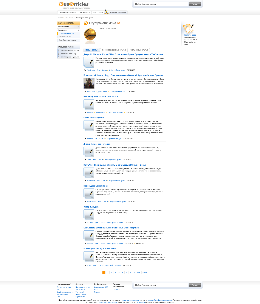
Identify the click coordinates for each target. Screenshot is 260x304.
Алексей (90, 112)
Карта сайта (80, 297)
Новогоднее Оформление (96, 186)
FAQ (58, 289)
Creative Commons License (107, 302)
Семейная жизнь (65, 37)
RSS (96, 289)
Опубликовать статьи (65, 292)
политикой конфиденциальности (159, 300)
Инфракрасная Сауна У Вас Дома (100, 249)
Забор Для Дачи (91, 207)
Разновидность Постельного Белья (101, 97)
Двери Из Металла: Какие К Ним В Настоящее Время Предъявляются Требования (123, 54)
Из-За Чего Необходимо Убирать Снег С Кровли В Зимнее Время (115, 165)
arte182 (90, 139)
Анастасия (91, 91)
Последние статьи (83, 287)
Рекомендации (62, 294)
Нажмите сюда (190, 35)
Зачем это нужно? (68, 12)
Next (138, 272)
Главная (60, 18)
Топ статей (98, 12)
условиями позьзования (130, 300)
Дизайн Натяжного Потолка (97, 144)
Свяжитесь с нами (64, 287)
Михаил (90, 243)
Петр (89, 160)
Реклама (116, 289)
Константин (91, 202)
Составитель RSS (101, 287)
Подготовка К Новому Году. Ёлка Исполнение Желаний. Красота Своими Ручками (123, 75)
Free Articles (140, 302)
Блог (58, 297)
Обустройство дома (117, 70)
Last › (144, 272)
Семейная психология (67, 40)
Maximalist (91, 70)
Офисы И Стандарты (94, 118)
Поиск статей (81, 294)
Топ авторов (84, 12)
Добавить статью (118, 12)
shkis (89, 265)
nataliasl (90, 222)
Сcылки (97, 292)
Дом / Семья (69, 18)
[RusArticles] (74, 6)
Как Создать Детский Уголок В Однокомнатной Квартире (111, 228)
